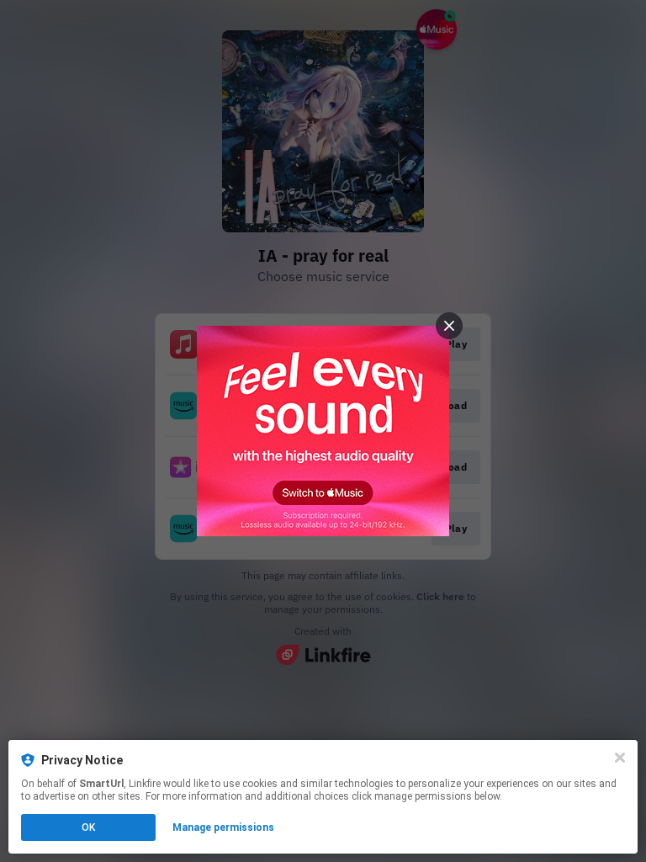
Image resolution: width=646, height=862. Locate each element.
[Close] (619, 757)
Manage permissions (223, 827)
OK (88, 827)
